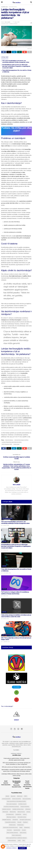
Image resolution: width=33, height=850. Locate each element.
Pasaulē (27, 781)
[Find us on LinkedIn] (18, 729)
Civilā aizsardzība (6, 798)
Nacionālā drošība (13, 6)
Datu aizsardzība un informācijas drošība (16, 782)
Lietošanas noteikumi (11, 848)
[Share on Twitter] (8, 52)
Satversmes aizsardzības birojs (10, 827)
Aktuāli (4, 541)
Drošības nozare (22, 804)
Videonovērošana (12, 840)
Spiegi (21, 827)
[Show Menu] (2, 2)
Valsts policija (23, 832)
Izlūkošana (27, 809)
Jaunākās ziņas (4, 6)
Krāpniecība (18, 814)
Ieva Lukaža (7, 22)
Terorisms (9, 830)
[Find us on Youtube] (22, 729)
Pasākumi (25, 822)
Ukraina (24, 830)
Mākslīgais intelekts (11, 817)
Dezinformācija (9, 440)
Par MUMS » (16, 750)
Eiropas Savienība (25, 806)
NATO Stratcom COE (7, 444)
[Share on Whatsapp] (19, 52)
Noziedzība (15, 819)
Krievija (28, 811)
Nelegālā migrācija (7, 819)
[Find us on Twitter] (15, 729)
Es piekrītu (22, 848)
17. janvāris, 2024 (6, 641)
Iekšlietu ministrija (6, 809)
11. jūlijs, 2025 (5, 550)
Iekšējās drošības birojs (18, 809)
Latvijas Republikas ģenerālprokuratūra (11, 442)
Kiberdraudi (5, 811)
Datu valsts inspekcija (11, 804)
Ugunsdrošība (27, 784)
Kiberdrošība (16, 785)
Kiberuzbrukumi (21, 811)
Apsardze (5, 783)
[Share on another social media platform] (29, 52)
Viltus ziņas (16, 444)
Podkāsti (27, 783)
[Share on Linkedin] (14, 52)
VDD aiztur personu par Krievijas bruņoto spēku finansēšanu (16, 767)
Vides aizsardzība (27, 786)
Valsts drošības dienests (12, 832)
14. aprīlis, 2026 (5, 525)
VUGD (19, 840)
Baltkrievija (19, 796)
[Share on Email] (24, 52)
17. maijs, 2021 (16, 22)
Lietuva (24, 814)
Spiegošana (26, 827)
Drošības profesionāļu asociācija (11, 806)
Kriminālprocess (10, 814)
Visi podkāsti (17, 687)
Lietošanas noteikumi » (16, 753)
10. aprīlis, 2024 (5, 618)
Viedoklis (27, 788)
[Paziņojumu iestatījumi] (3, 846)
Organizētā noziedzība (10, 822)
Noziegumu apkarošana (25, 819)
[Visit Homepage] (16, 2)
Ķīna (24, 840)
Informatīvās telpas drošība (21, 440)
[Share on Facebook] (3, 52)
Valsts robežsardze (16, 835)
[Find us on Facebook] (11, 729)
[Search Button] (31, 2)
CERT (25, 796)
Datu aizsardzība (26, 798)
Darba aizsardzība (5, 784)
